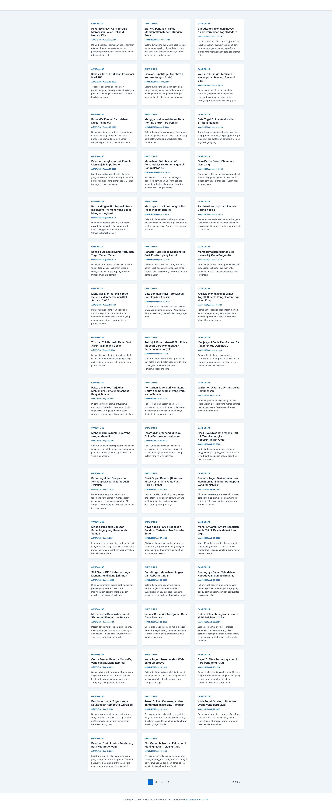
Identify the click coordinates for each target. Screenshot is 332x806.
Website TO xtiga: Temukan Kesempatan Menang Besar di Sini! (216, 77)
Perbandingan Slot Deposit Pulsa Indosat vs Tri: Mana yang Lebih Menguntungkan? (111, 210)
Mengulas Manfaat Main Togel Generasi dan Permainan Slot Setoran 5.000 (110, 297)
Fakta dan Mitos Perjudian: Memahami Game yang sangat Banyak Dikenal (110, 391)
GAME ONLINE (97, 24)
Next (236, 781)
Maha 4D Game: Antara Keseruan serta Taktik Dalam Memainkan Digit (218, 530)
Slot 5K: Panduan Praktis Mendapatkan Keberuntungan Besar (163, 32)
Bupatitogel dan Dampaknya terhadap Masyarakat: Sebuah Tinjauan (110, 482)
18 (167, 781)
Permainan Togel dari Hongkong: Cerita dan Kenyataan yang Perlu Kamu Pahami (165, 391)
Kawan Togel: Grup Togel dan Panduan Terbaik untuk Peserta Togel (164, 530)
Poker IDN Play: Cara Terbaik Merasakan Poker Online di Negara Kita (109, 32)
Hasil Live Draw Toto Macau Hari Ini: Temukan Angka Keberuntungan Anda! (218, 436)
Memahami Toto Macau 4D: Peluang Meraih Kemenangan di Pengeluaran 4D (164, 164)
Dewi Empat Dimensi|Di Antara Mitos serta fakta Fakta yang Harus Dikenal (163, 482)
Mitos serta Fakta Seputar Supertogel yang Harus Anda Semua (109, 530)
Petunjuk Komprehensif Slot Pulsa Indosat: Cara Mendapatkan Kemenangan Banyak (166, 346)
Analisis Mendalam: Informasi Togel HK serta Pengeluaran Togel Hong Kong (219, 297)
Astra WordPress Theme (197, 799)
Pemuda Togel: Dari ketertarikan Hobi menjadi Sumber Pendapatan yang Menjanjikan (219, 482)
